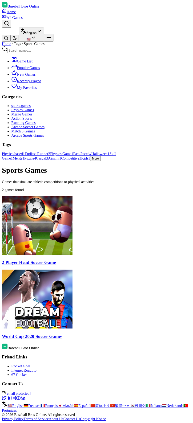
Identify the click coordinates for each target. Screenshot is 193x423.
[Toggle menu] (48, 38)
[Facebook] (9, 399)
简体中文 (100, 406)
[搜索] (6, 38)
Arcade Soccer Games (27, 127)
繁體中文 (120, 406)
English (16, 406)
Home (6, 44)
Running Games (23, 123)
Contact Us (71, 419)
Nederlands (172, 406)
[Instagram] (13, 399)
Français (49, 406)
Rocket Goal (20, 366)
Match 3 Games (23, 131)
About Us (56, 419)
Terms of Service (36, 419)
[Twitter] (4, 399)
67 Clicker (19, 375)
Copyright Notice (93, 419)
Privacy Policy (13, 419)
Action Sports (21, 118)
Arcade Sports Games (27, 135)
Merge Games (21, 114)
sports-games (21, 106)
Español (82, 406)
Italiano (154, 406)
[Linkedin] (23, 399)
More (95, 158)
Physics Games (22, 110)
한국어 (138, 406)
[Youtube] (18, 399)
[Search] (6, 24)
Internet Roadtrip (23, 370)
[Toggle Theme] (14, 38)
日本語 (66, 406)
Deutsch (32, 406)
